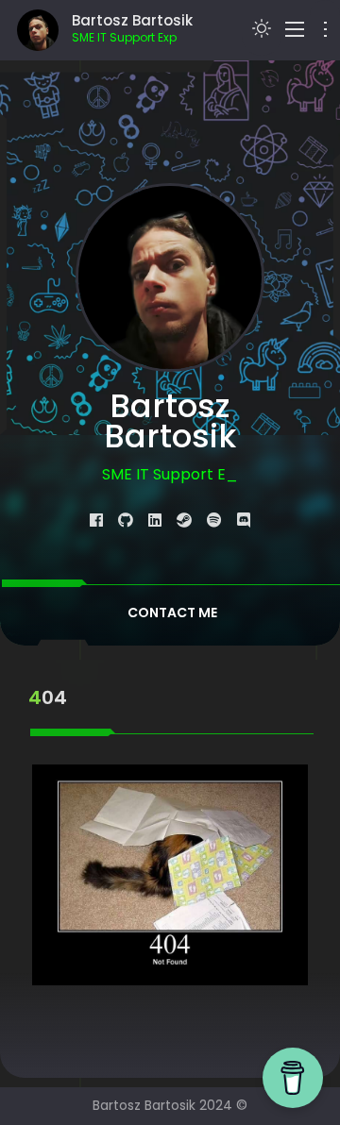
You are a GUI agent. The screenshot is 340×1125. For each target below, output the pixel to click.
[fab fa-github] (125, 520)
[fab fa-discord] (243, 520)
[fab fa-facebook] (96, 520)
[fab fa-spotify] (214, 520)
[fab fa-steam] (184, 520)
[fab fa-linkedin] (155, 520)
